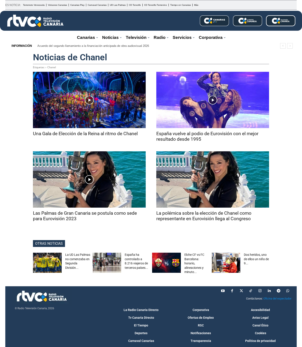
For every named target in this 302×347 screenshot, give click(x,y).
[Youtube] (222, 290)
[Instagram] (260, 290)
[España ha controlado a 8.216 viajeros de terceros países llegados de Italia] (107, 263)
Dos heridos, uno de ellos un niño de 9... (256, 259)
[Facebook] (232, 290)
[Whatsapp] (287, 290)
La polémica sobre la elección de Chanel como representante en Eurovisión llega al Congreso (203, 215)
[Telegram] (278, 290)
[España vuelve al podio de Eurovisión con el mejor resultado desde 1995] (212, 100)
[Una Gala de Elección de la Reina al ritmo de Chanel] (89, 100)
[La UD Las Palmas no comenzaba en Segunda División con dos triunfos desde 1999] (47, 263)
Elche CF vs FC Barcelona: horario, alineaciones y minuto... (194, 263)
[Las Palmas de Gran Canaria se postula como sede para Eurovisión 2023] (89, 179)
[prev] (283, 46)
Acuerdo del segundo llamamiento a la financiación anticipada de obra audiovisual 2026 (93, 45)
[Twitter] (241, 290)
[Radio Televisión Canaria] (35, 21)
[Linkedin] (269, 290)
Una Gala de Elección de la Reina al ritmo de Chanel (85, 133)
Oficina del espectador (277, 298)
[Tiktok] (250, 290)
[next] (290, 46)
